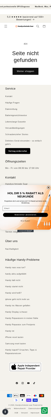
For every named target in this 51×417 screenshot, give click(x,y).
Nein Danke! (25, 221)
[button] (5, 412)
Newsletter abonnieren (25, 215)
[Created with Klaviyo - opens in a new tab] (25, 231)
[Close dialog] (48, 187)
